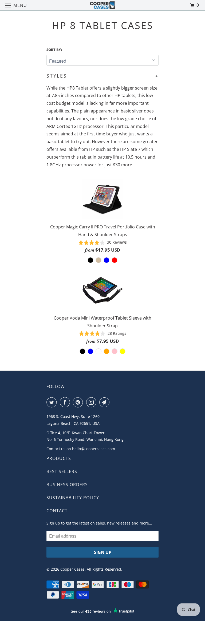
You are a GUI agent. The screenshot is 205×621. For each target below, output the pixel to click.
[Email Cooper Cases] (105, 402)
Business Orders (67, 484)
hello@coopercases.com (93, 448)
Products (58, 458)
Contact (57, 511)
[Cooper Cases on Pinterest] (79, 402)
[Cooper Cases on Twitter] (52, 402)
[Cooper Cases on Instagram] (92, 402)
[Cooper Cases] (102, 5)
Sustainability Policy (72, 498)
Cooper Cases (72, 569)
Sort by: (54, 49)
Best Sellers (61, 471)
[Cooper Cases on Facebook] (66, 402)
